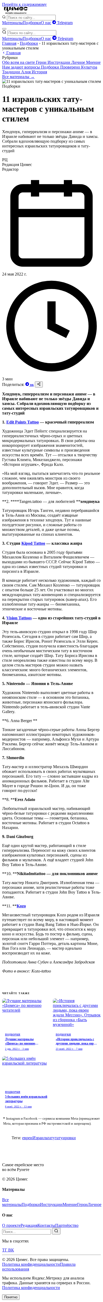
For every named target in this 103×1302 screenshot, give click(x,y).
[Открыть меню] (4, 29)
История (39, 72)
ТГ (5, 1250)
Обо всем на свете (19, 62)
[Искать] (56, 1231)
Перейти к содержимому (24, 4)
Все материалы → (18, 76)
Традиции (11, 72)
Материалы (12, 22)
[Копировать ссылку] (39, 384)
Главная (9, 43)
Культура (89, 67)
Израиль (39, 1138)
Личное (78, 62)
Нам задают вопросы (21, 67)
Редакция (29, 1225)
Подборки (32, 22)
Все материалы (12, 1202)
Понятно (10, 1297)
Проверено (70, 67)
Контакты (46, 1225)
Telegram (64, 22)
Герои (42, 62)
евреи (27, 1138)
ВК (32, 385)
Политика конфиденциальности (31, 1264)
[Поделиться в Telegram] (27, 384)
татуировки (65, 1138)
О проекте (11, 1225)
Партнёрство (66, 1225)
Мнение (93, 62)
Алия (26, 72)
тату (51, 1138)
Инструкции (59, 62)
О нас (46, 22)
